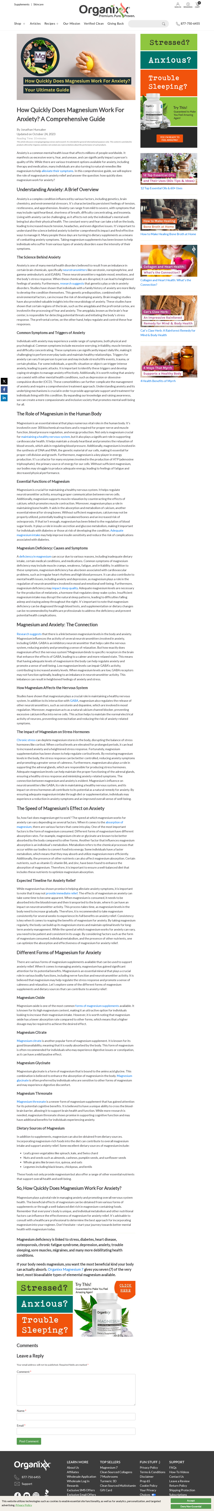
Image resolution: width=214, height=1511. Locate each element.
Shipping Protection (182, 1490)
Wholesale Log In (78, 1481)
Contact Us (176, 1476)
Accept (191, 1500)
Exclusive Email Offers (81, 1494)
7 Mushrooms (109, 1476)
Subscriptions (178, 1494)
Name (21, 1411)
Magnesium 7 (109, 1467)
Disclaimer (147, 1476)
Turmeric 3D (108, 1481)
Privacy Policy (24, 1505)
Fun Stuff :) (150, 1462)
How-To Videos (179, 1472)
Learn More (77, 1462)
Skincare (38, 4)
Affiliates (73, 1472)
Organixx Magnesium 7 (65, 1269)
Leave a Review (179, 1481)
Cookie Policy (148, 1485)
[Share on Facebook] (4, 389)
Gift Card (106, 1490)
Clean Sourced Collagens (116, 1472)
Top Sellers (110, 1462)
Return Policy (178, 1485)
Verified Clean (94, 23)
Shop (17, 23)
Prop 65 (145, 1481)
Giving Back (116, 23)
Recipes (47, 23)
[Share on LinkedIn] (4, 398)
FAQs (173, 1467)
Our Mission (71, 23)
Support (176, 1462)
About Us (73, 1467)
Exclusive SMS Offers (81, 1490)
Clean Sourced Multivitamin (118, 1485)
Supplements (21, 4)
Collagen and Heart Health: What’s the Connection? (165, 282)
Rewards (73, 1485)
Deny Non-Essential (191, 1506)
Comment (24, 1371)
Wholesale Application (81, 1476)
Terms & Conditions (152, 1472)
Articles (35, 23)
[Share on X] (4, 381)
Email (21, 1425)
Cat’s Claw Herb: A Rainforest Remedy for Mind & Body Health (167, 333)
